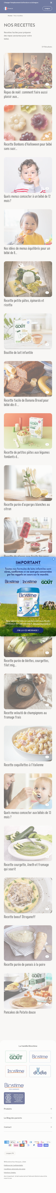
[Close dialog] (53, 559)
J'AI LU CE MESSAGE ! (28, 630)
